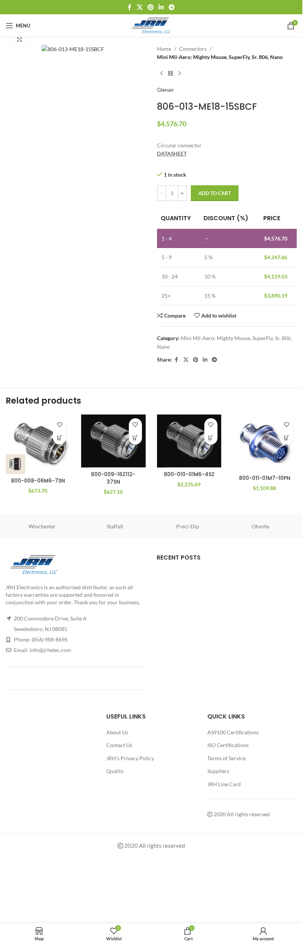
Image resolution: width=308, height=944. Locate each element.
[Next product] (179, 73)
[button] (59, 438)
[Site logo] (151, 25)
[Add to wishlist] (59, 424)
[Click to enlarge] (19, 39)
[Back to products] (170, 73)
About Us (117, 732)
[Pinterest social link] (150, 7)
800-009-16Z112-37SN (113, 478)
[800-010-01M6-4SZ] (189, 441)
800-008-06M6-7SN (38, 480)
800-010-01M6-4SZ (189, 474)
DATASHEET (172, 153)
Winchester (42, 526)
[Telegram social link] (171, 7)
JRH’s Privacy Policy (130, 758)
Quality (115, 771)
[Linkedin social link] (161, 7)
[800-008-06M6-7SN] (38, 444)
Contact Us (119, 745)
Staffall (115, 526)
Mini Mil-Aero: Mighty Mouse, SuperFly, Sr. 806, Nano (220, 57)
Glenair (165, 89)
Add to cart (214, 193)
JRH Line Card (224, 784)
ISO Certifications (228, 745)
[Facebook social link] (129, 7)
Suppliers (218, 771)
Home (164, 48)
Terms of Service (226, 758)
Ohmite (260, 526)
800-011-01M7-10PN (264, 478)
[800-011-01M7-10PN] (265, 443)
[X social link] (139, 7)
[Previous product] (161, 73)
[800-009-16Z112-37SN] (113, 441)
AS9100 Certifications (233, 732)
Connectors (193, 48)
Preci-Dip (187, 526)
